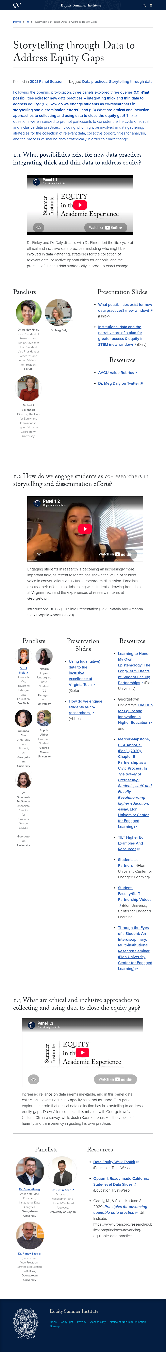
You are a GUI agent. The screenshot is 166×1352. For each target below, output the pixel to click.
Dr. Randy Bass (28, 1253)
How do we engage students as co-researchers (85, 707)
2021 (34, 81)
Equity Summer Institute (81, 5)
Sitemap (55, 1326)
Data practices (94, 81)
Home (17, 21)
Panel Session (51, 81)
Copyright (67, 1322)
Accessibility (98, 1322)
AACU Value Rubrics (116, 372)
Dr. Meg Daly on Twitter (118, 383)
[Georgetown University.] (17, 5)
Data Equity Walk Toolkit (114, 1162)
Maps (53, 1322)
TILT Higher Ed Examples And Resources (131, 843)
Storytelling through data (130, 81)
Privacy (81, 1322)
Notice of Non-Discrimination (128, 1322)
